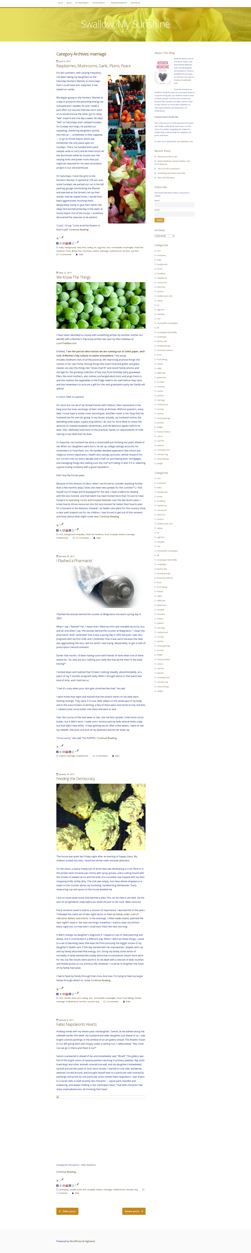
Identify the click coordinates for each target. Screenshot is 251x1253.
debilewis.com (187, 141)
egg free (101, 247)
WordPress (76, 1241)
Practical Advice (98, 3)
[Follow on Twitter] (57, 238)
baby (61, 247)
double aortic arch (72, 998)
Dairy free (81, 247)
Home (60, 3)
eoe (108, 247)
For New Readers (82, 3)
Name (157, 200)
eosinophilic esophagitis (122, 247)
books (160, 269)
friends (138, 998)
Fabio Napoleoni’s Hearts (76, 1024)
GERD (159, 368)
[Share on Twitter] (60, 243)
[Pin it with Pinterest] (67, 243)
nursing (160, 409)
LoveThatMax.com (66, 343)
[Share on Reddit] (63, 243)
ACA (61, 534)
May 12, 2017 (65, 272)
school (160, 436)
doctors (160, 291)
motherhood (115, 251)
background (70, 247)
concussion (162, 282)
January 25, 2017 (67, 556)
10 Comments (82, 538)
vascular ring (93, 1001)
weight (160, 463)
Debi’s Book (135, 3)
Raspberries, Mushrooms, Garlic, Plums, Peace (93, 65)
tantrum (160, 445)
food (68, 251)
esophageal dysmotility (167, 332)
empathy (80, 534)
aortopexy (64, 1189)
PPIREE (159, 427)
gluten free (77, 251)
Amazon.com (182, 77)
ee (95, 247)
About (69, 3)
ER (158, 328)
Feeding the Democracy (75, 778)
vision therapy (163, 459)
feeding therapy (163, 346)
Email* (157, 210)
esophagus (162, 337)
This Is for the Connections (169, 168)
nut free (126, 251)
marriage (104, 251)
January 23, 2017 (67, 774)
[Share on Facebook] (57, 243)
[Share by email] (73, 243)
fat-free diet (162, 341)
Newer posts (132, 1211)
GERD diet (161, 373)
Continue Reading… (79, 229)
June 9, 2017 (65, 61)
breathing (161, 273)
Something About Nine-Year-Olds (171, 173)
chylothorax (162, 278)
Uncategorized (163, 450)
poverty (160, 423)
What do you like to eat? (167, 156)
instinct (96, 251)
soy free (135, 251)
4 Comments (102, 756)
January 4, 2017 (66, 1020)
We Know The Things (73, 277)
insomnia (87, 251)
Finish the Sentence (94, 534)
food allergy (128, 998)
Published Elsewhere (119, 3)
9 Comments (65, 254)
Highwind (90, 1241)
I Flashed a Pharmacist (74, 560)
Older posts (69, 1211)
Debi (81, 254)
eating (90, 247)
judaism (160, 395)
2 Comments (112, 1001)
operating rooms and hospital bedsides (90, 500)
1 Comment (61, 1193)
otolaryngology (163, 418)
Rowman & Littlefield (182, 80)
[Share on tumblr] (70, 243)
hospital (114, 534)
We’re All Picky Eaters (166, 177)
